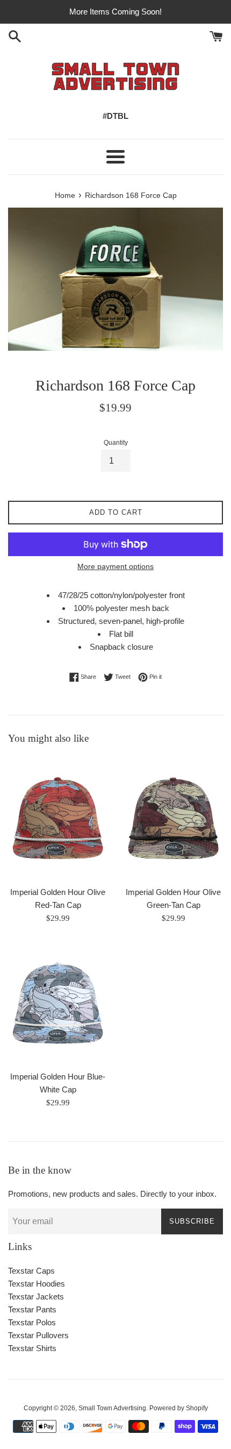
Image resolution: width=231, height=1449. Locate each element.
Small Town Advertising (112, 1408)
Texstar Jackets (36, 1296)
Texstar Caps (31, 1270)
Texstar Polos (32, 1322)
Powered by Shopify (178, 1408)
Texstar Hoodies (36, 1283)
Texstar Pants (32, 1309)
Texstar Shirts (32, 1348)
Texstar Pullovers (38, 1335)
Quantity (116, 442)
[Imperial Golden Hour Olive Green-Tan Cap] (173, 818)
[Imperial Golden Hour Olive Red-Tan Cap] (57, 818)
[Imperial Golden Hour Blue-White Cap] (57, 1003)
